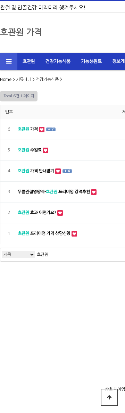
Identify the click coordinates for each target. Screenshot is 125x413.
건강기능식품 (57, 61)
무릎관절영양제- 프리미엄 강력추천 (54, 192)
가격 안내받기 (36, 171)
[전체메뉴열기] (8, 61)
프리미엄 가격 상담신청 (45, 233)
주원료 (30, 150)
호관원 (29, 61)
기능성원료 (91, 61)
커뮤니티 (23, 79)
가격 (28, 129)
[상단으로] (109, 397)
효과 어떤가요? (37, 212)
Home (5, 79)
